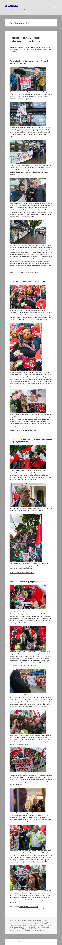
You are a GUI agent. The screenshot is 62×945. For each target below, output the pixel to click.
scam (25, 930)
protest (48, 929)
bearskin (17, 922)
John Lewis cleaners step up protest (32, 909)
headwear (32, 923)
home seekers (39, 923)
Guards (27, 923)
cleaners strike (34, 922)
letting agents (43, 925)
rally (11, 930)
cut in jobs (16, 923)
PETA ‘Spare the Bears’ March (28, 430)
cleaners (27, 922)
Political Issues (32, 920)
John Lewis (23, 925)
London (26, 927)
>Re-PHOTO (11, 6)
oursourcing (13, 929)
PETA (23, 929)
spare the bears (31, 930)
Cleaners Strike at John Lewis (28, 906)
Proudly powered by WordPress (18, 941)
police (35, 929)
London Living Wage (34, 927)
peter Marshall (29, 929)
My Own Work (23, 920)
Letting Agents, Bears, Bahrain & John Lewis (25, 39)
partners (19, 929)
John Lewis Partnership (32, 925)
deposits (22, 923)
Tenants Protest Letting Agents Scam (27, 272)
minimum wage (44, 927)
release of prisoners (17, 930)
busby (22, 922)
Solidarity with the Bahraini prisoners (22, 572)
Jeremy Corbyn (13, 925)
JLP (18, 925)
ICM (45, 923)
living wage (20, 927)
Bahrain (40, 920)
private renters (42, 929)
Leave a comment (43, 930)
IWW (47, 923)
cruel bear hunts (42, 922)
